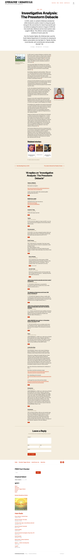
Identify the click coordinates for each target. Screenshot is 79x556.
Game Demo (54, 2)
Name (28, 445)
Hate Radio (19, 513)
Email (40, 445)
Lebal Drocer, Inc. (67, 2)
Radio (58, 2)
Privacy (16, 490)
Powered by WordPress (32, 553)
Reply (28, 195)
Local (38, 9)
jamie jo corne (34, 159)
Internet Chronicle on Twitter (21, 495)
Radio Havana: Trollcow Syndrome (22, 539)
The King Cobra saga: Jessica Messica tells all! (24, 522)
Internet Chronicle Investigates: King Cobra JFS (24, 532)
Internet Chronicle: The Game (21, 519)
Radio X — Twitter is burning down (22, 542)
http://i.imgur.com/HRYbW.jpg (34, 204)
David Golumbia (18, 536)
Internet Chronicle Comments (21, 526)
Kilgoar (34, 46)
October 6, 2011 (39, 46)
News (41, 9)
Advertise (61, 2)
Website (29, 449)
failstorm (30, 159)
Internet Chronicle (21, 553)
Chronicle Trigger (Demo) (24, 462)
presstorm (37, 159)
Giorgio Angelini (18, 529)
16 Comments (46, 46)
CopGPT (16, 546)
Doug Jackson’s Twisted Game (21, 516)
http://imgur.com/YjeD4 (32, 203)
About (16, 486)
